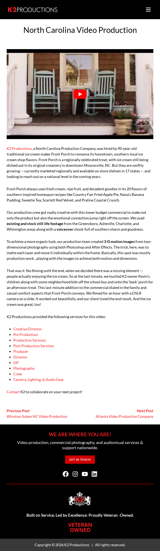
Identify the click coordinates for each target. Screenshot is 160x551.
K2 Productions (19, 148)
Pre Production (25, 334)
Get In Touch (80, 459)
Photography (24, 368)
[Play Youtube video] (80, 94)
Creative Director (27, 329)
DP (16, 362)
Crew (17, 374)
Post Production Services (33, 345)
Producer (20, 351)
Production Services (29, 340)
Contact (13, 391)
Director (20, 357)
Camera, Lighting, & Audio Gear (38, 379)
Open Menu (148, 10)
